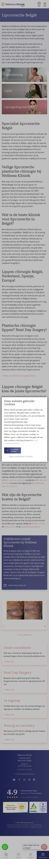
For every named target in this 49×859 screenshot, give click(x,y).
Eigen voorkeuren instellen (21, 456)
